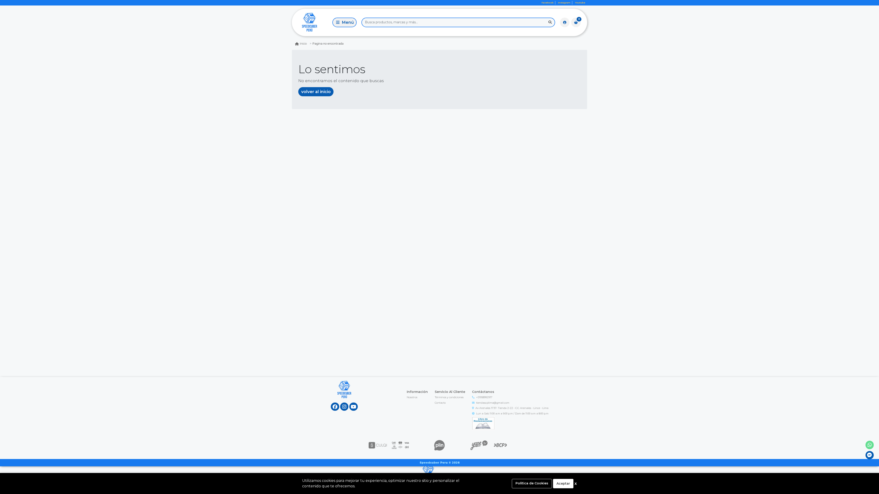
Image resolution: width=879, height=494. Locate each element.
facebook (547, 2)
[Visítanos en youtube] (353, 407)
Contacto (440, 402)
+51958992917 (484, 397)
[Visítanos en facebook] (335, 407)
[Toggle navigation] (344, 22)
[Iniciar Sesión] (565, 22)
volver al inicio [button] (316, 91)
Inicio (303, 43)
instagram (564, 2)
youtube (580, 2)
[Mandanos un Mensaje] (869, 455)
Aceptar (563, 483)
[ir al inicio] (344, 394)
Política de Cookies (531, 483)
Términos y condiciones (449, 397)
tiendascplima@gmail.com (492, 402)
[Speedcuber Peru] (311, 22)
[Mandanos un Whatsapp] (869, 445)
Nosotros (412, 397)
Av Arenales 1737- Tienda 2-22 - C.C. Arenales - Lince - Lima (511, 408)
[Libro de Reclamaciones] (483, 423)
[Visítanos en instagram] (344, 407)
